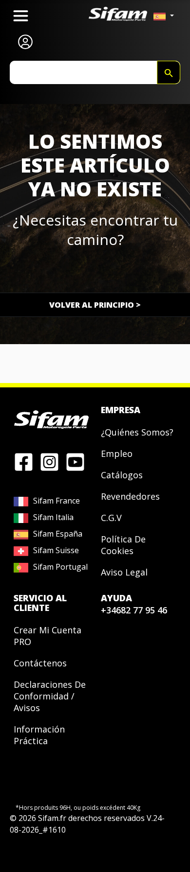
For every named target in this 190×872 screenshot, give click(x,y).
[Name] (168, 72)
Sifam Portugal (60, 566)
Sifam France (56, 500)
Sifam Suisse (56, 550)
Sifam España (57, 533)
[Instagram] (49, 461)
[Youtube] (75, 461)
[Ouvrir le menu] (21, 16)
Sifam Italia (53, 517)
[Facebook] (24, 461)
